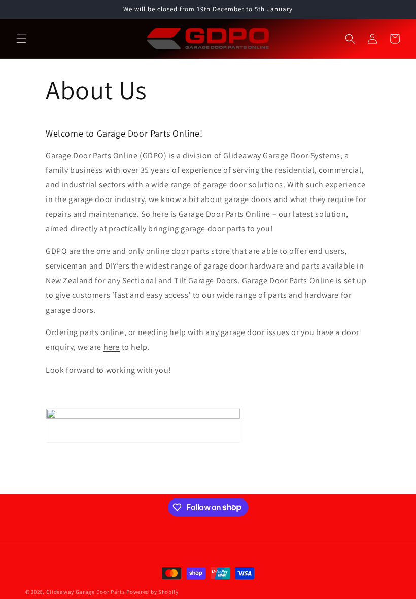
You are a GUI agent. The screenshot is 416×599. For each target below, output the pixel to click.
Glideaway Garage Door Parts (85, 591)
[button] (21, 38)
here (111, 347)
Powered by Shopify (152, 591)
